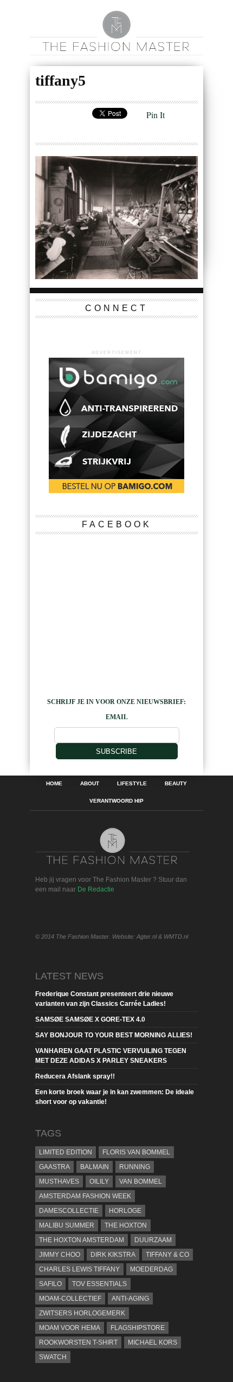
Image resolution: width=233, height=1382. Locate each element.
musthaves (59, 1181)
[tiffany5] (116, 275)
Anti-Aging (130, 1298)
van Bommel (140, 1181)
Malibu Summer (66, 1225)
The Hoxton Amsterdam (81, 1240)
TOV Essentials (99, 1284)
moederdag (151, 1269)
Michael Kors (152, 1342)
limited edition (65, 1152)
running (134, 1167)
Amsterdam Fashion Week (85, 1196)
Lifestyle (132, 783)
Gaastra (54, 1167)
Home (54, 783)
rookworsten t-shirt (78, 1342)
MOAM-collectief (70, 1298)
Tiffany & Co (167, 1254)
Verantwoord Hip (116, 801)
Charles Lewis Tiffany (79, 1269)
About (89, 783)
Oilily (99, 1181)
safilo (50, 1284)
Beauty (176, 783)
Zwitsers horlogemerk (82, 1313)
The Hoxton (126, 1225)
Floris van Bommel (136, 1152)
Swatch (53, 1357)
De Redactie (95, 889)
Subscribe (116, 751)
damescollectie (69, 1211)
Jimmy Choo (59, 1254)
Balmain (94, 1167)
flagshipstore (138, 1328)
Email (117, 717)
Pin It (155, 114)
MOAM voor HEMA (69, 1328)
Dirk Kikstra (112, 1254)
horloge (125, 1211)
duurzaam (153, 1240)
